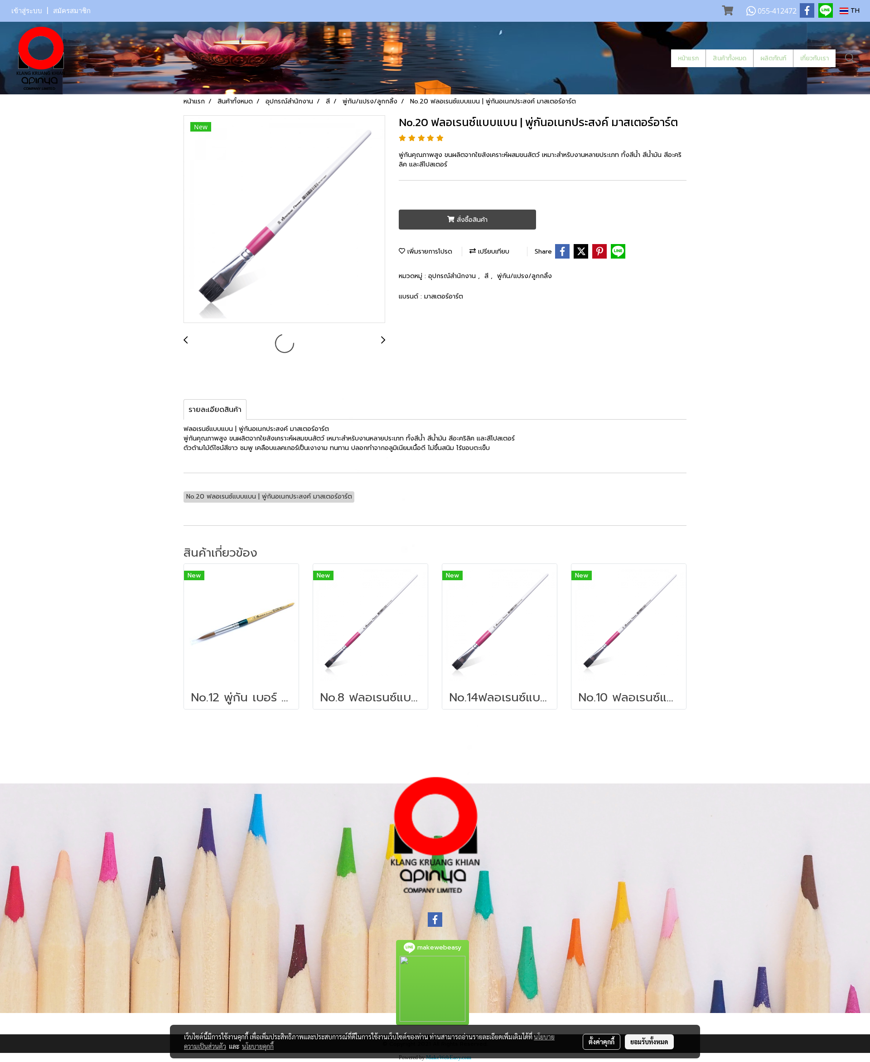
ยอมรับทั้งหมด (649, 1042)
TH (854, 10)
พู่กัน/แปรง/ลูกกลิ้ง (524, 276)
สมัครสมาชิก (72, 11)
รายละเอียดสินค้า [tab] (215, 409)
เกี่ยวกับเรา (814, 58)
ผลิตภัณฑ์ (773, 58)
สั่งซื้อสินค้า (471, 220)
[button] (850, 58)
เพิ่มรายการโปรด (428, 251)
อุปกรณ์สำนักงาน (453, 276)
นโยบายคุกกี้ (258, 1046)
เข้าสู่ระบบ (26, 11)
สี (487, 276)
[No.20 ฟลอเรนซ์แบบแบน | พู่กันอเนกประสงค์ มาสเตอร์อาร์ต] (284, 219)
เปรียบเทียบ (492, 251)
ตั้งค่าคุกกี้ (601, 1042)
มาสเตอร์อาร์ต (443, 296)
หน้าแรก (688, 58)
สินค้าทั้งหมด (729, 58)
